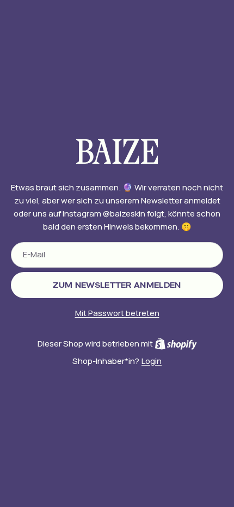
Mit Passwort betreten (117, 313)
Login (151, 361)
